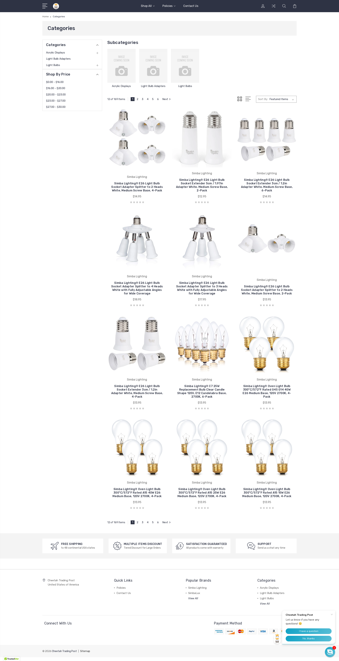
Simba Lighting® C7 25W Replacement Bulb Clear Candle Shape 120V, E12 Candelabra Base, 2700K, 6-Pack (202, 391)
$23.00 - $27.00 (56, 100)
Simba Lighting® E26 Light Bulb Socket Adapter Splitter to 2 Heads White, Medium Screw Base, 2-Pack (267, 290)
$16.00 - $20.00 (55, 88)
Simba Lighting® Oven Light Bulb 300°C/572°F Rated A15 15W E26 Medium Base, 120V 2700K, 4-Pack (266, 492)
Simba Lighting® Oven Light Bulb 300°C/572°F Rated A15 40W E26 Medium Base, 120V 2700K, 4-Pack (137, 492)
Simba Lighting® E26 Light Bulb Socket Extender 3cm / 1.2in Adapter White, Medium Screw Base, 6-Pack (267, 185)
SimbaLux (194, 593)
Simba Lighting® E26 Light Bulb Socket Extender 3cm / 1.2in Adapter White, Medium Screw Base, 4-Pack (137, 391)
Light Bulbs (53, 65)
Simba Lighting (197, 587)
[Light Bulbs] (185, 66)
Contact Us (190, 6)
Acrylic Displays (55, 52)
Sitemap (85, 651)
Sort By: (263, 99)
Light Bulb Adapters (58, 58)
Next (165, 99)
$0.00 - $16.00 (55, 82)
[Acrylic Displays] (121, 66)
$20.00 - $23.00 (56, 94)
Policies (167, 6)
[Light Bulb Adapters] (153, 66)
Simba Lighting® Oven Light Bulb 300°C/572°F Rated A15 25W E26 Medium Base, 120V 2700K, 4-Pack (202, 492)
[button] (330, 652)
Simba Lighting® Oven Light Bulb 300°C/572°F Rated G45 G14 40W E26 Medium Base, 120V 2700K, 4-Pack (267, 391)
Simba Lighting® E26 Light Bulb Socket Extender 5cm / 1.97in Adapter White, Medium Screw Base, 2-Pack (202, 185)
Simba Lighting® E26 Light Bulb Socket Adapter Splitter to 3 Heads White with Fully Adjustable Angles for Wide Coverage (202, 288)
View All (193, 598)
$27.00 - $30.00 (56, 106)
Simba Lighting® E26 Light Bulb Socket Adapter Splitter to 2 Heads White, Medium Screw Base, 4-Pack (137, 187)
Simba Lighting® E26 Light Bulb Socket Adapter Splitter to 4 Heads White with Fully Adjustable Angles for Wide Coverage (137, 288)
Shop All (146, 6)
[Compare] (273, 8)
